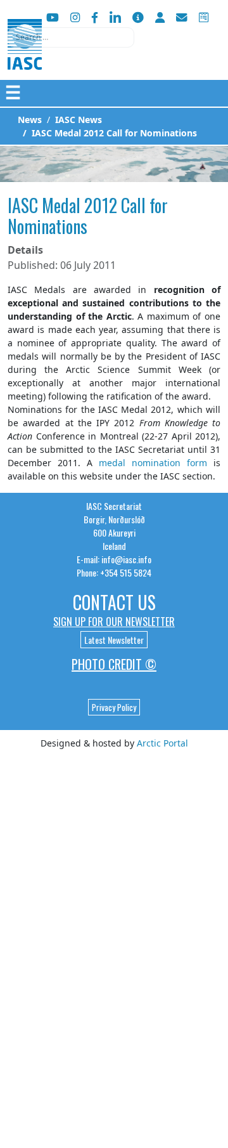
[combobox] (71, 37)
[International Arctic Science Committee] (25, 57)
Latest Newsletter (114, 639)
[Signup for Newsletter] (138, 17)
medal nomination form (153, 463)
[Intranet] (160, 17)
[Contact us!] (181, 17)
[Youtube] (52, 17)
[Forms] (203, 17)
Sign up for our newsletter (114, 621)
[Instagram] (75, 17)
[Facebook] (94, 17)
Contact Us (114, 602)
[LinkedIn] (115, 17)
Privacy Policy (114, 707)
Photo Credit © (114, 664)
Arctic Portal (162, 743)
